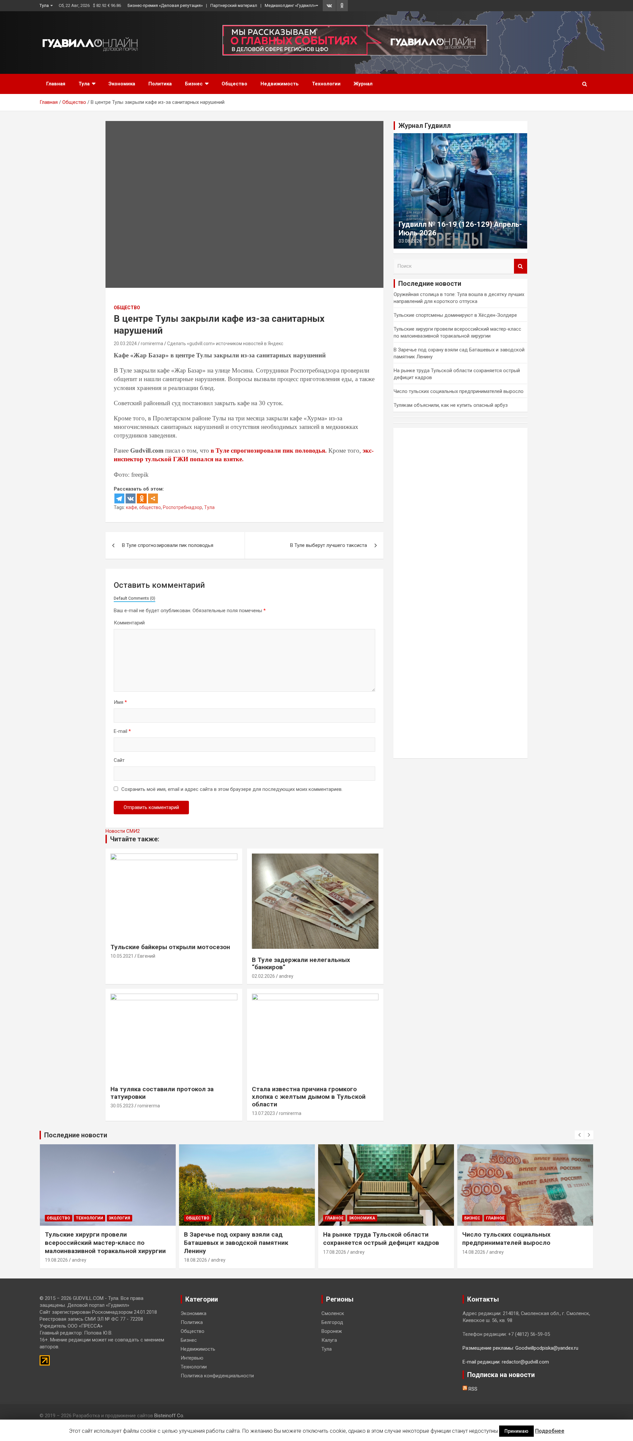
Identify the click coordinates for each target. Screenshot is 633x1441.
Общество (234, 84)
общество (150, 507)
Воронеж (331, 1331)
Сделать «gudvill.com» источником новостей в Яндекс (225, 343)
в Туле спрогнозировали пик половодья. (269, 450)
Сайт (119, 760)
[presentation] (579, 1135)
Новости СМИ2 (123, 831)
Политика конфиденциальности (217, 1376)
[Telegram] (119, 498)
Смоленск (332, 1313)
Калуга (329, 1340)
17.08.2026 (334, 1252)
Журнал (363, 84)
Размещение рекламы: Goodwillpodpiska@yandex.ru (520, 1348)
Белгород (332, 1322)
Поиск (520, 266)
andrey (286, 976)
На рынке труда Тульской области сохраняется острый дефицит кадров (381, 1238)
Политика (160, 84)
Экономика (121, 84)
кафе (131, 507)
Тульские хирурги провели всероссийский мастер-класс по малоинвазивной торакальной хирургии (105, 1242)
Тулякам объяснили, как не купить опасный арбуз (451, 405)
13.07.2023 (263, 1113)
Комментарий (129, 623)
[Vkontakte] (131, 498)
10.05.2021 (122, 956)
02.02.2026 (263, 976)
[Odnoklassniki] (142, 498)
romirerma (152, 343)
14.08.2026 (473, 1252)
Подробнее (549, 1431)
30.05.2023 (122, 1105)
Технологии (326, 84)
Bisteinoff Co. (169, 1416)
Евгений (146, 956)
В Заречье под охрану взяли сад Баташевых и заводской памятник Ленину (236, 1242)
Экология (119, 1218)
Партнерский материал (233, 5)
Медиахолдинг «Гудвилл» (290, 5)
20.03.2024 (125, 343)
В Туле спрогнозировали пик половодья (167, 545)
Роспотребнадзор (182, 507)
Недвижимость (279, 84)
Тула (44, 5)
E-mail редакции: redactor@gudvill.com (506, 1362)
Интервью (192, 1358)
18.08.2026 (195, 1260)
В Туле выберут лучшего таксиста (328, 545)
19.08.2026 (56, 1260)
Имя (120, 702)
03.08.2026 (410, 241)
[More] (153, 498)
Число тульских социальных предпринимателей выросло (459, 391)
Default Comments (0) (134, 598)
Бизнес (194, 84)
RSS (472, 1389)
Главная (55, 84)
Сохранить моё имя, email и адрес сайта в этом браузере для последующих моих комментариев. (232, 789)
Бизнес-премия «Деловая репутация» (165, 5)
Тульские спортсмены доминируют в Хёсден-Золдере (455, 315)
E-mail (122, 731)
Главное (334, 1218)
